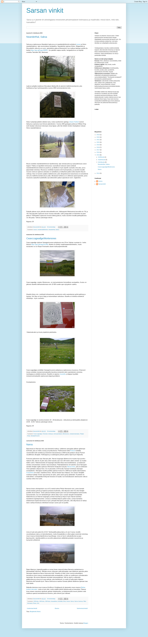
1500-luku (47, 601)
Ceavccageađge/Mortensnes (41, 238)
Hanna (100, 181)
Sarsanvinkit (102, 184)
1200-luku (36, 601)
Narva (29, 444)
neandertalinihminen (43, 229)
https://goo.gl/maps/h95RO (39, 50)
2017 (98, 150)
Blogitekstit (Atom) (35, 611)
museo (78, 44)
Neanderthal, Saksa (36, 36)
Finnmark (45, 433)
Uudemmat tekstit (32, 608)
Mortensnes (66, 433)
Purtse (34, 603)
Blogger (85, 623)
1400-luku (41, 601)
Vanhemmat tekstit (82, 608)
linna (64, 601)
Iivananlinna (30, 472)
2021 (98, 139)
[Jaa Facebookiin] (65, 227)
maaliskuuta (102, 159)
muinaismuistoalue (74, 433)
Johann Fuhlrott (74, 122)
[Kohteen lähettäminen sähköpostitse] (59, 227)
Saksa (57, 229)
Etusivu (57, 608)
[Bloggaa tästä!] (61, 227)
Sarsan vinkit (44, 10)
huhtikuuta (101, 157)
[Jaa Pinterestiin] (67, 227)
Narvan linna (71, 466)
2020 (98, 142)
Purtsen (73, 450)
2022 (98, 137)
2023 (98, 134)
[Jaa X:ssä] (63, 227)
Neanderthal (52, 229)
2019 (98, 145)
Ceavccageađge (37, 433)
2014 (98, 173)
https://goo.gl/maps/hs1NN (39, 244)
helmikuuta (101, 162)
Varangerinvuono (35, 435)
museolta (63, 374)
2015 (98, 155)
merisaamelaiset (58, 433)
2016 (98, 152)
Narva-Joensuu (79, 601)
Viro (38, 603)
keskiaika (60, 601)
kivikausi (50, 433)
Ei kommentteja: (51, 227)
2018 (98, 147)
